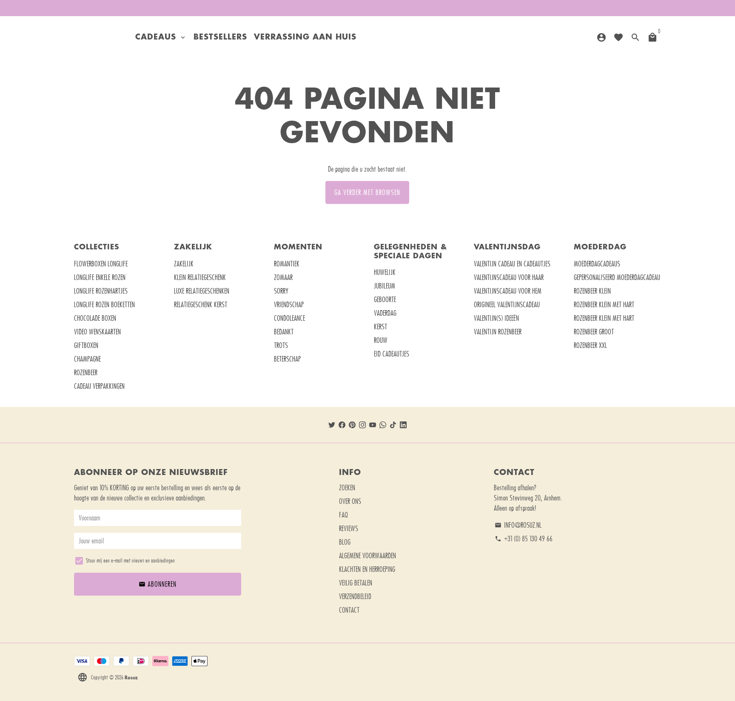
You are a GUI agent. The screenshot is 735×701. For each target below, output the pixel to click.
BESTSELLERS (220, 37)
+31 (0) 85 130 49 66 (524, 538)
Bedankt (283, 332)
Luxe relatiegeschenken (201, 291)
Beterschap (287, 359)
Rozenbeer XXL (590, 345)
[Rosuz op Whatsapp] (382, 425)
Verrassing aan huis (305, 37)
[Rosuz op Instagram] (362, 425)
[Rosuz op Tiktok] (393, 425)
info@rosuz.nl (518, 525)
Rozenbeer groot (594, 332)
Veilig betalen (355, 583)
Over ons (350, 501)
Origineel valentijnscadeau (507, 304)
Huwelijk (385, 272)
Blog (344, 542)
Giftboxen (86, 345)
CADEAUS (161, 37)
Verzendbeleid (355, 596)
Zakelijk (184, 264)
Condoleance (289, 318)
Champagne (87, 359)
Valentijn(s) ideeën (496, 318)
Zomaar (283, 277)
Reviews (348, 528)
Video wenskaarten (97, 332)
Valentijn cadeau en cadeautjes (512, 264)
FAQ (343, 515)
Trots (281, 345)
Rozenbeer (85, 372)
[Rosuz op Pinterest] (352, 425)
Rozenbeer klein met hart (604, 304)
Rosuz (131, 677)
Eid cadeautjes (391, 354)
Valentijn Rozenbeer (497, 332)
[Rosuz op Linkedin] (403, 425)
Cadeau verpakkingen (99, 386)
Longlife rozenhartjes (101, 291)
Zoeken (347, 487)
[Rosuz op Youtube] (372, 425)
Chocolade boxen (95, 318)
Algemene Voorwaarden (367, 555)
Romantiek (286, 264)
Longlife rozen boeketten (104, 304)
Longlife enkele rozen (99, 277)
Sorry (281, 291)
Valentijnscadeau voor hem (507, 291)
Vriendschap (289, 304)
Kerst (380, 326)
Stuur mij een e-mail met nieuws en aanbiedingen (130, 560)
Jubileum (384, 286)
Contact (349, 610)
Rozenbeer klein (592, 291)
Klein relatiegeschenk (200, 277)
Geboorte (385, 299)
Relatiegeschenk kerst (200, 304)
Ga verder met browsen (367, 192)
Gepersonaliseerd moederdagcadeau (617, 277)
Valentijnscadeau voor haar (509, 277)
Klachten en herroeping (367, 569)
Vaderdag (385, 313)
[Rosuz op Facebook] (342, 425)
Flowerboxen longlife (101, 264)
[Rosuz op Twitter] (331, 425)
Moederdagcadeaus (597, 264)
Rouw (380, 340)
